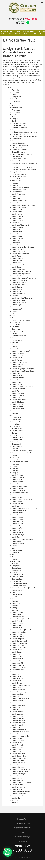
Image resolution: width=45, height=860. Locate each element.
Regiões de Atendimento (22, 828)
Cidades (22, 832)
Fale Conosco (22, 841)
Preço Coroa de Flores (22, 823)
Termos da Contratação (23, 837)
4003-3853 (31, 18)
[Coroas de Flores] (22, 7)
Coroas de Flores (22, 819)
